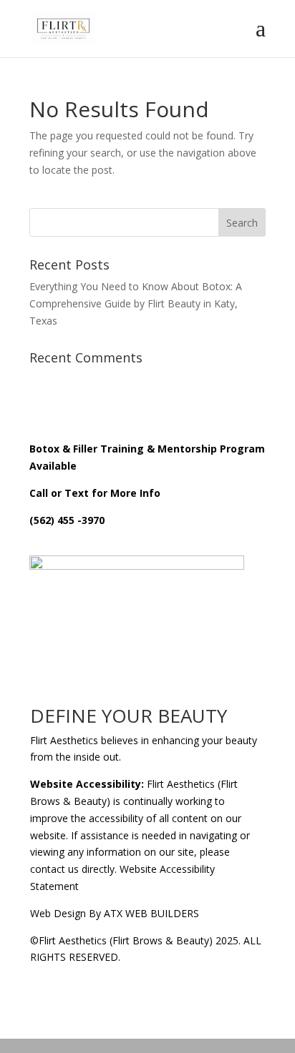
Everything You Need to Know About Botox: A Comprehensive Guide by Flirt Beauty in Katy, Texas (135, 303)
